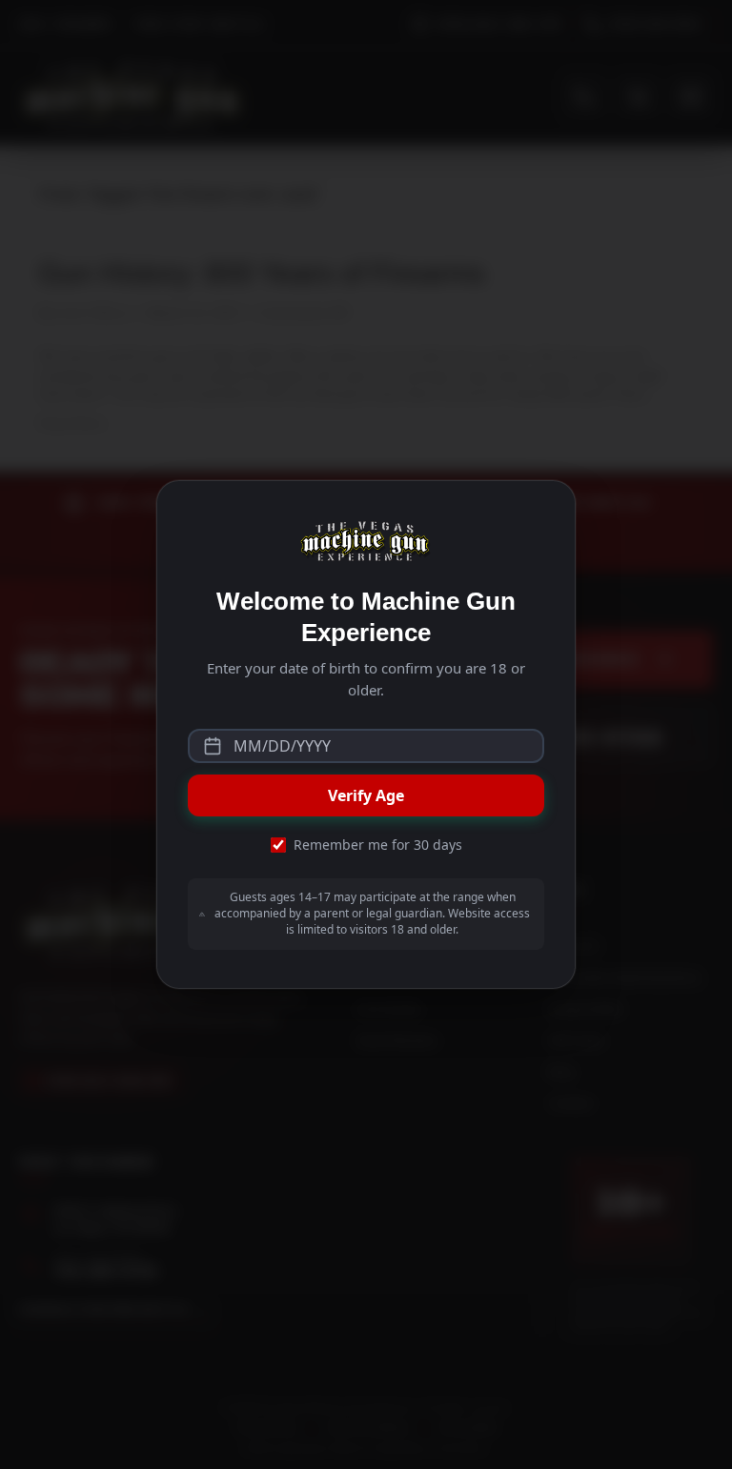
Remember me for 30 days (378, 844)
